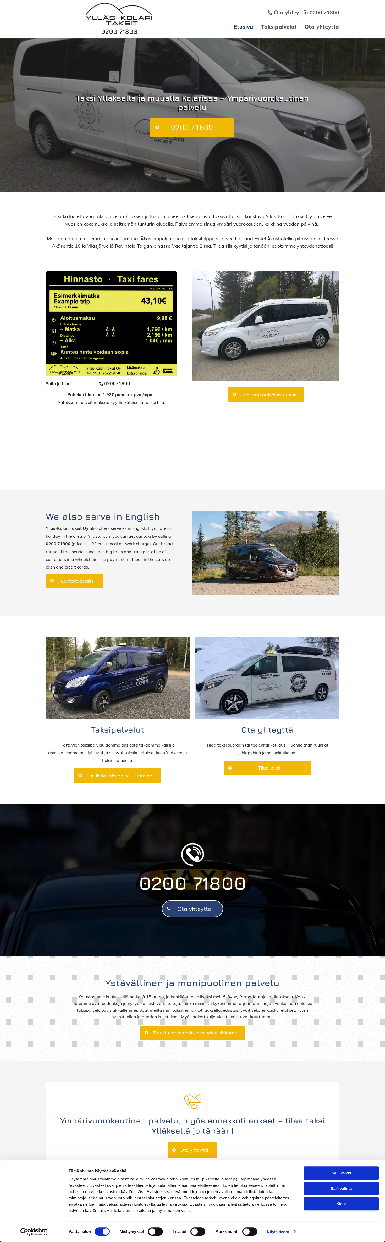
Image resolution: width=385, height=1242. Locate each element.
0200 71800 (119, 31)
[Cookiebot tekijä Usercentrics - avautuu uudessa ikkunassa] (34, 1232)
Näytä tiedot (278, 1231)
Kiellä (341, 1203)
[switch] (155, 1231)
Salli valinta (341, 1188)
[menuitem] (239, 27)
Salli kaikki (341, 1173)
